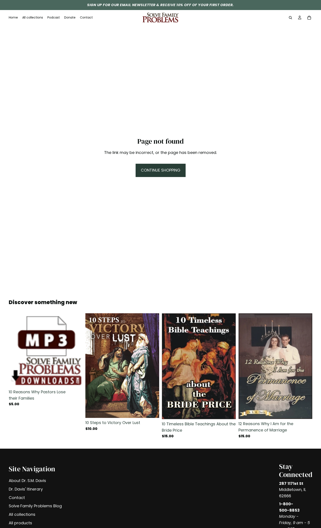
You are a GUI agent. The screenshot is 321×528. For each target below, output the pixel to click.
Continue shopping (160, 170)
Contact (17, 497)
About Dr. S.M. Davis (27, 480)
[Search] (290, 17)
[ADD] (76, 380)
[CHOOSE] (152, 411)
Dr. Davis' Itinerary (26, 489)
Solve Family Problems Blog (35, 506)
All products (20, 523)
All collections (22, 514)
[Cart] (309, 17)
